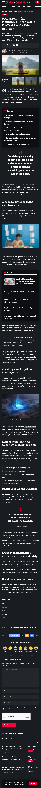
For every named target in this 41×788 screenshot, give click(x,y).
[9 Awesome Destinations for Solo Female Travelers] (33, 759)
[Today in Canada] (15, 2)
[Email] (13, 45)
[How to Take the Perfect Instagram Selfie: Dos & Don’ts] (33, 749)
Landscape (23, 627)
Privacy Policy (8, 784)
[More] (20, 45)
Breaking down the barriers (17, 144)
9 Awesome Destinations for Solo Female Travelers (13, 758)
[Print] (16, 45)
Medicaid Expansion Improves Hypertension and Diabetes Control (26, 281)
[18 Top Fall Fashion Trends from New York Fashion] (33, 769)
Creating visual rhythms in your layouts (18, 123)
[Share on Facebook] (7, 45)
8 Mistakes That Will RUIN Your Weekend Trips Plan (20, 317)
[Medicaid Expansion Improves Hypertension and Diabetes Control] (9, 281)
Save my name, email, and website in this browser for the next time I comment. (21, 709)
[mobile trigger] (4, 2)
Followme (15, 627)
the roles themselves (24, 543)
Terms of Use (19, 784)
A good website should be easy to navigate (18, 116)
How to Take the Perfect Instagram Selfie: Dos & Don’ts (14, 748)
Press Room (11, 50)
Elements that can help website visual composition (18, 129)
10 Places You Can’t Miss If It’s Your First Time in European (19, 301)
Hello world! (7, 739)
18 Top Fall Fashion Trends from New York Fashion (13, 768)
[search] (26, 2)
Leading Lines (24, 468)
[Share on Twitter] (10, 45)
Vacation (32, 627)
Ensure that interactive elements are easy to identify (20, 139)
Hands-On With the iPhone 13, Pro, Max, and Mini (19, 293)
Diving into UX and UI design (18, 134)
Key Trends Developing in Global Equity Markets (19, 309)
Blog (4, 14)
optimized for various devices (19, 92)
